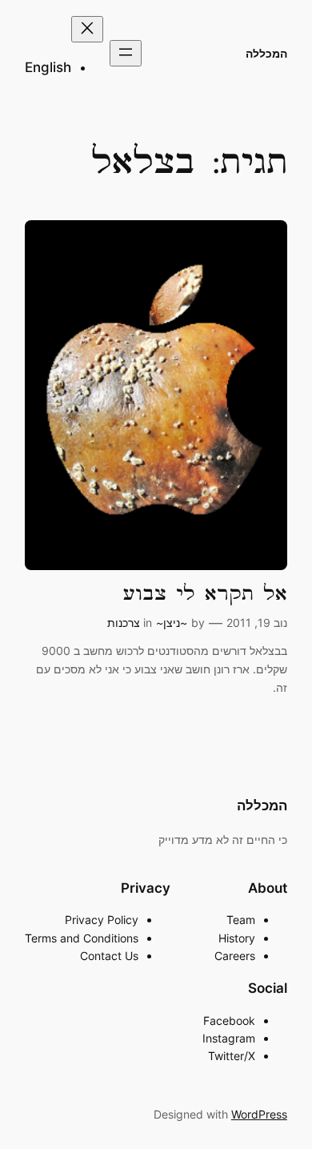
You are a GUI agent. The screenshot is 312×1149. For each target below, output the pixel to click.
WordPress (259, 1114)
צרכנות (123, 622)
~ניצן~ (171, 622)
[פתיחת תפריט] (126, 53)
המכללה (266, 53)
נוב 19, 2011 (256, 622)
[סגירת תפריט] (87, 29)
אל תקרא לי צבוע (205, 594)
